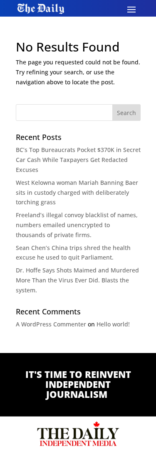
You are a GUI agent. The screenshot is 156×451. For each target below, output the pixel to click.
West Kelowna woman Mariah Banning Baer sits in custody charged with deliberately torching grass (77, 192)
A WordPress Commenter (51, 324)
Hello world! (113, 324)
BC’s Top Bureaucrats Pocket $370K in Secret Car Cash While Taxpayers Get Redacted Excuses (78, 160)
